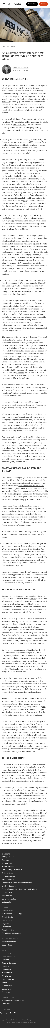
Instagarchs (6, 902)
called (17, 604)
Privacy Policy (26, 1020)
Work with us (7, 972)
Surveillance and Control (11, 933)
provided (6, 102)
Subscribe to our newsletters (13, 1000)
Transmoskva (7, 895)
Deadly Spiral (7, 945)
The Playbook (7, 863)
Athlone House (19, 125)
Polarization (6, 926)
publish (32, 599)
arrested (19, 88)
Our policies (6, 989)
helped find (7, 370)
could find (26, 356)
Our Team (6, 959)
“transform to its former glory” (27, 130)
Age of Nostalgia (8, 876)
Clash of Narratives (9, 886)
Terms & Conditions (13, 1020)
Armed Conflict (8, 910)
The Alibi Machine (9, 941)
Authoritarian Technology (12, 913)
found (39, 354)
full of (16, 195)
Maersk (42, 701)
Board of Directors (9, 963)
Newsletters (32, 4)
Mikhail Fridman (22, 128)
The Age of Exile (8, 856)
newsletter (9, 46)
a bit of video (17, 402)
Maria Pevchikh (8, 119)
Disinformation (7, 920)
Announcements (8, 956)
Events (4, 982)
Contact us (6, 992)
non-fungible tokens (33, 669)
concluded (19, 122)
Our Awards (6, 969)
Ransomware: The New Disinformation (17, 882)
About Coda (6, 953)
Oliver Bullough (20, 68)
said (41, 557)
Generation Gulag (9, 899)
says (25, 201)
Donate (43, 4)
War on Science (8, 866)
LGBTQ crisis (7, 892)
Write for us (6, 976)
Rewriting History (8, 930)
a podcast (20, 373)
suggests (40, 359)
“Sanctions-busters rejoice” (24, 491)
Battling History (8, 879)
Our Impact (6, 966)
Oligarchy (5, 923)
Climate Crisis (7, 917)
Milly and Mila (23, 378)
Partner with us (8, 979)
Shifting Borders (8, 873)
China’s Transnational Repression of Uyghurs (19, 889)
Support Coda (7, 985)
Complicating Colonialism (12, 869)
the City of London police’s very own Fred (29, 445)
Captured (5, 860)
